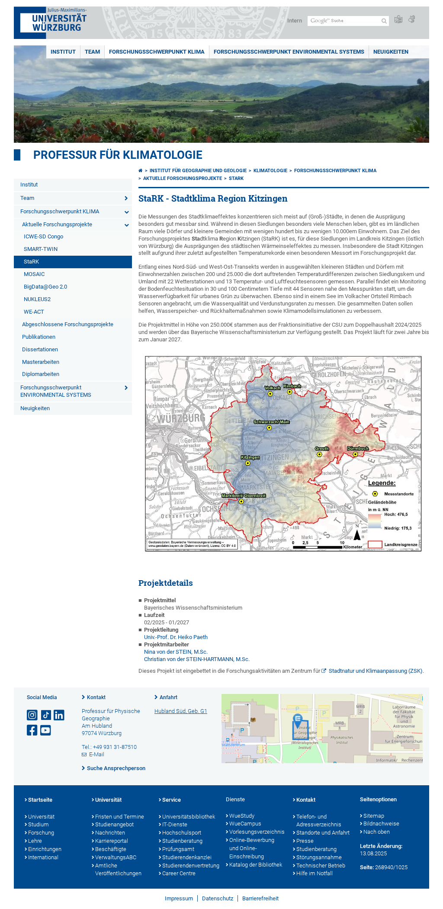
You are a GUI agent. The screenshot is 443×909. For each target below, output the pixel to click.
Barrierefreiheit (260, 898)
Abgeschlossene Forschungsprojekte (67, 324)
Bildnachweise (381, 823)
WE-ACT (34, 311)
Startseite (40, 800)
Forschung (41, 832)
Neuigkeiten (390, 51)
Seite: (367, 867)
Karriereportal (111, 841)
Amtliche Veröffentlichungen (118, 869)
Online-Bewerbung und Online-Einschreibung (251, 848)
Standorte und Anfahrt (323, 832)
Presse (305, 841)
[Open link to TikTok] (46, 715)
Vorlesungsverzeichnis (256, 832)
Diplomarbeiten (40, 374)
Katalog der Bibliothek (255, 864)
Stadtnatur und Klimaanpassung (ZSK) (376, 671)
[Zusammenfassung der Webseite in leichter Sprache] (398, 19)
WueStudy (241, 816)
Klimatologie (270, 170)
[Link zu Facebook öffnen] (33, 730)
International (43, 857)
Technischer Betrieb (320, 865)
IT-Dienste (174, 824)
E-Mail (96, 754)
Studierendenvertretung (189, 865)
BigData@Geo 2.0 (45, 286)
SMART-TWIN (41, 249)
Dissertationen (40, 349)
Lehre (35, 841)
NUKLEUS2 (37, 299)
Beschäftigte (110, 849)
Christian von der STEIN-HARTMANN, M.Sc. (197, 659)
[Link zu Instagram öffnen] (33, 715)
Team (92, 51)
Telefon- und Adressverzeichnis (318, 820)
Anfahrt (168, 697)
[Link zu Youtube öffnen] (46, 730)
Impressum (179, 898)
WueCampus (245, 823)
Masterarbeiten (40, 362)
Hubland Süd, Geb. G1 (180, 711)
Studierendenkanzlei (187, 857)
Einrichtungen (44, 849)
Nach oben (376, 832)
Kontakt (96, 697)
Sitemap (373, 816)
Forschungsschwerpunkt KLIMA (157, 51)
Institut (63, 51)
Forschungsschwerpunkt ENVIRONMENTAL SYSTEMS (289, 51)
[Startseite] (140, 170)
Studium (38, 824)
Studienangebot (114, 824)
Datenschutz (217, 898)
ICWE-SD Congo (43, 236)
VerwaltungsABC (115, 857)
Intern (294, 20)
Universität (41, 816)
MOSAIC (34, 274)
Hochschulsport (181, 832)
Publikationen (38, 337)
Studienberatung (182, 841)
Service (171, 800)
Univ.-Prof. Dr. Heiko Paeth (176, 637)
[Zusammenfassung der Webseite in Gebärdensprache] (411, 19)
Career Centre (179, 873)
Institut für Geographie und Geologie (198, 170)
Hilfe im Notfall (314, 873)
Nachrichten (110, 832)
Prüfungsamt (178, 849)
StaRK (31, 261)
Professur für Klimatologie (117, 154)
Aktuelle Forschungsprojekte (57, 224)
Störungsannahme (319, 857)
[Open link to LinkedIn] (60, 715)
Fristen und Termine (119, 816)
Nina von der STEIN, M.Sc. (176, 652)
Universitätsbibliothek (188, 816)
